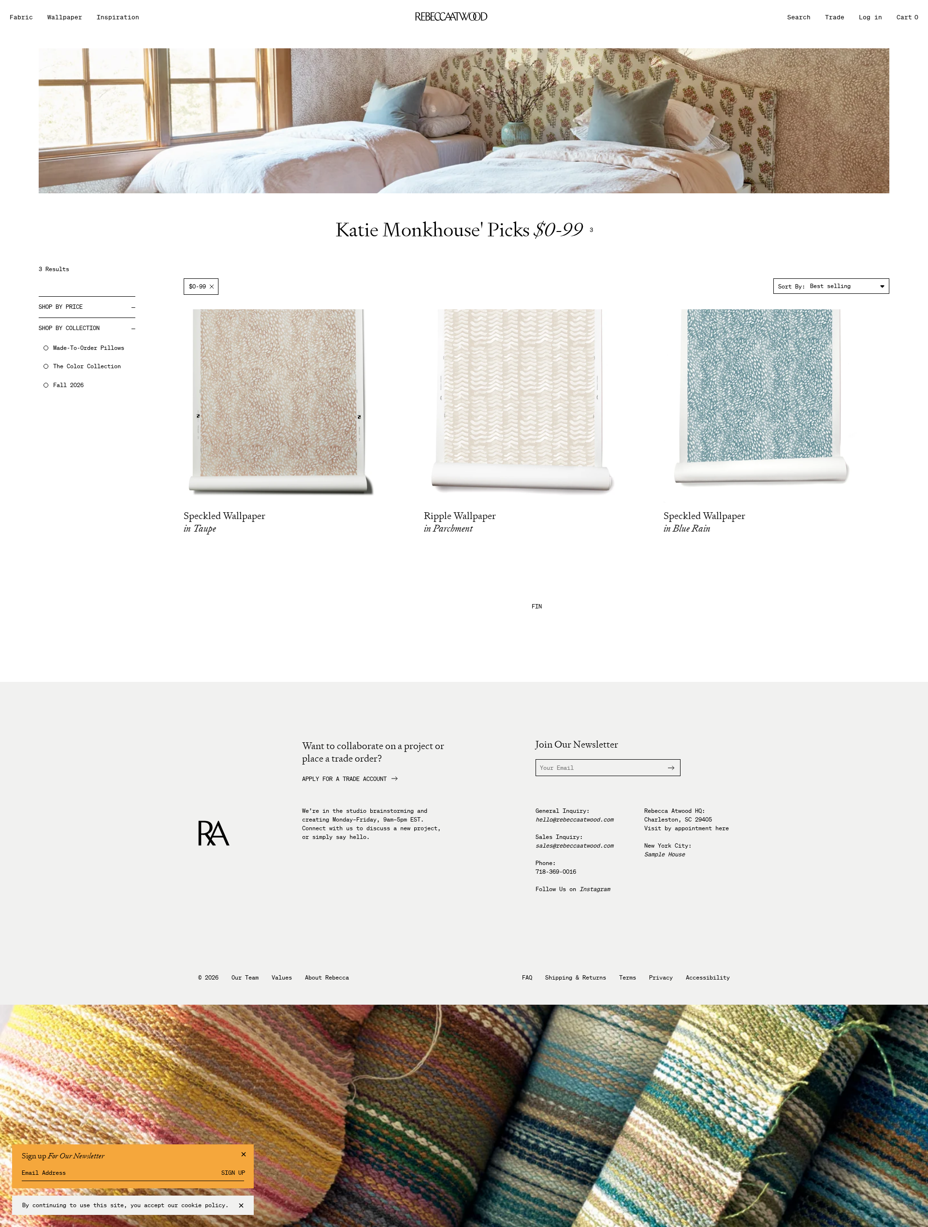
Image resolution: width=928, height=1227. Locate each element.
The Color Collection (87, 366)
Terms (627, 978)
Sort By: (791, 286)
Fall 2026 (68, 385)
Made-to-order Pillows (88, 348)
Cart (907, 17)
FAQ (527, 978)
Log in (870, 17)
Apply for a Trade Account (344, 779)
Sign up (233, 1172)
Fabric (21, 17)
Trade (834, 17)
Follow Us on (573, 889)
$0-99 (197, 286)
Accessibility (708, 978)
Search (799, 17)
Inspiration (118, 17)
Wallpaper (64, 17)
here (722, 828)
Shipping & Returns (575, 978)
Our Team (245, 978)
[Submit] (665, 767)
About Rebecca (327, 978)
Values (282, 978)
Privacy (661, 978)
